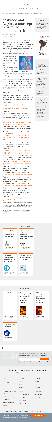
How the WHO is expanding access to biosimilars (41, 118)
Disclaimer (32, 411)
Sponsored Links (23, 397)
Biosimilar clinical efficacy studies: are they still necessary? (42, 113)
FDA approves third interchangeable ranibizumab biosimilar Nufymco (41, 28)
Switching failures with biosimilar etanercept (15, 108)
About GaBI (39, 81)
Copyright (38, 411)
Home (3, 13)
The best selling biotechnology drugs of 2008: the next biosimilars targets (41, 85)
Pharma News (22, 400)
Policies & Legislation (8, 402)
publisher (23, 206)
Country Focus (7, 396)
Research (14, 13)
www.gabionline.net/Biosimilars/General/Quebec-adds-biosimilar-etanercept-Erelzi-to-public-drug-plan (17, 137)
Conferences (22, 391)
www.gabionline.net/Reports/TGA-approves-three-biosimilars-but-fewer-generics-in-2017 (17, 163)
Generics (21, 378)
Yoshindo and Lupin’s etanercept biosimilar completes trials (30, 13)
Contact (44, 411)
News (20, 384)
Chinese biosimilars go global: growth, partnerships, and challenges (41, 71)
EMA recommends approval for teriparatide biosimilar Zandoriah (42, 23)
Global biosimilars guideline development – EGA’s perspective (42, 90)
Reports (5, 405)
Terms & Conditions (23, 411)
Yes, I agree (38, 415)
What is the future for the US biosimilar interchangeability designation (41, 108)
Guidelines (6, 399)
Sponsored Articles (24, 394)
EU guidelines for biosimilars (40, 94)
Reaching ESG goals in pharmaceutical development (41, 103)
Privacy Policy (26, 362)
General (21, 381)
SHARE (5, 348)
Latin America (6, 383)
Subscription (38, 394)
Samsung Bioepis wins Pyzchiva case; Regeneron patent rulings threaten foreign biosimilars (42, 65)
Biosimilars (8, 13)
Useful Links (22, 403)
